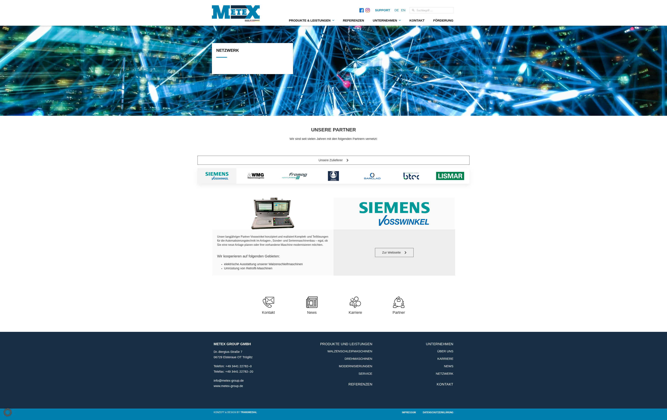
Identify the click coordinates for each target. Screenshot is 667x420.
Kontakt (417, 20)
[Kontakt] (268, 302)
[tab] (216, 176)
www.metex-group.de (228, 386)
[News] (312, 302)
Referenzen (353, 20)
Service (365, 373)
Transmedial (249, 412)
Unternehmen (385, 20)
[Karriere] (355, 302)
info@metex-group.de (229, 380)
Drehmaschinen (358, 358)
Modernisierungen (355, 366)
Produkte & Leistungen (310, 20)
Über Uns (445, 351)
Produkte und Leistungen (346, 344)
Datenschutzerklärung (438, 412)
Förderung (443, 20)
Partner (399, 312)
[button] (7, 412)
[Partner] (398, 302)
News (312, 312)
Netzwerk (444, 373)
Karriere (355, 312)
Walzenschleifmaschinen (349, 351)
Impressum (409, 412)
